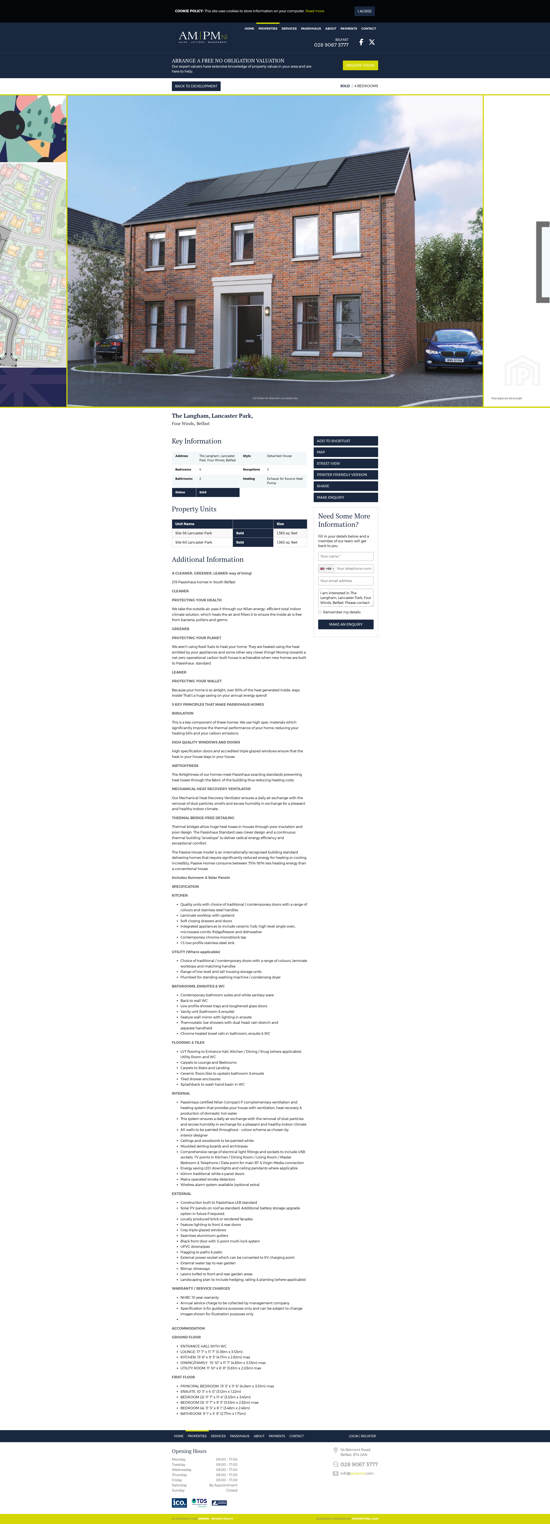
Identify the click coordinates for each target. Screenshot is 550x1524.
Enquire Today (360, 65)
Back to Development (196, 86)
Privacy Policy (222, 1518)
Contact (368, 28)
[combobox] (326, 568)
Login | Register (362, 1436)
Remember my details (342, 612)
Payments (349, 28)
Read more (315, 11)
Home (249, 28)
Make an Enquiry (346, 624)
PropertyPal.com (365, 1518)
